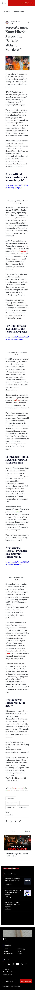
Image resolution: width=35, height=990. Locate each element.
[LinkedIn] (9, 964)
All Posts (7, 11)
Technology (9, 815)
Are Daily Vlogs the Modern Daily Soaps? (17, 855)
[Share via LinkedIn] (15, 821)
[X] (21, 964)
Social (7, 812)
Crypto (8, 896)
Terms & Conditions (9, 972)
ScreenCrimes (23, 807)
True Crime (10, 798)
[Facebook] (26, 964)
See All (27, 831)
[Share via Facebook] (6, 821)
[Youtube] (17, 964)
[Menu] (32, 3)
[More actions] (28, 22)
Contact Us (6, 969)
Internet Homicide (12, 803)
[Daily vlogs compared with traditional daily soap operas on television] (17, 842)
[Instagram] (13, 964)
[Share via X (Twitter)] (11, 821)
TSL (4, 2)
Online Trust (10, 807)
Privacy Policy (7, 974)
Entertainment (19, 11)
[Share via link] (20, 821)
